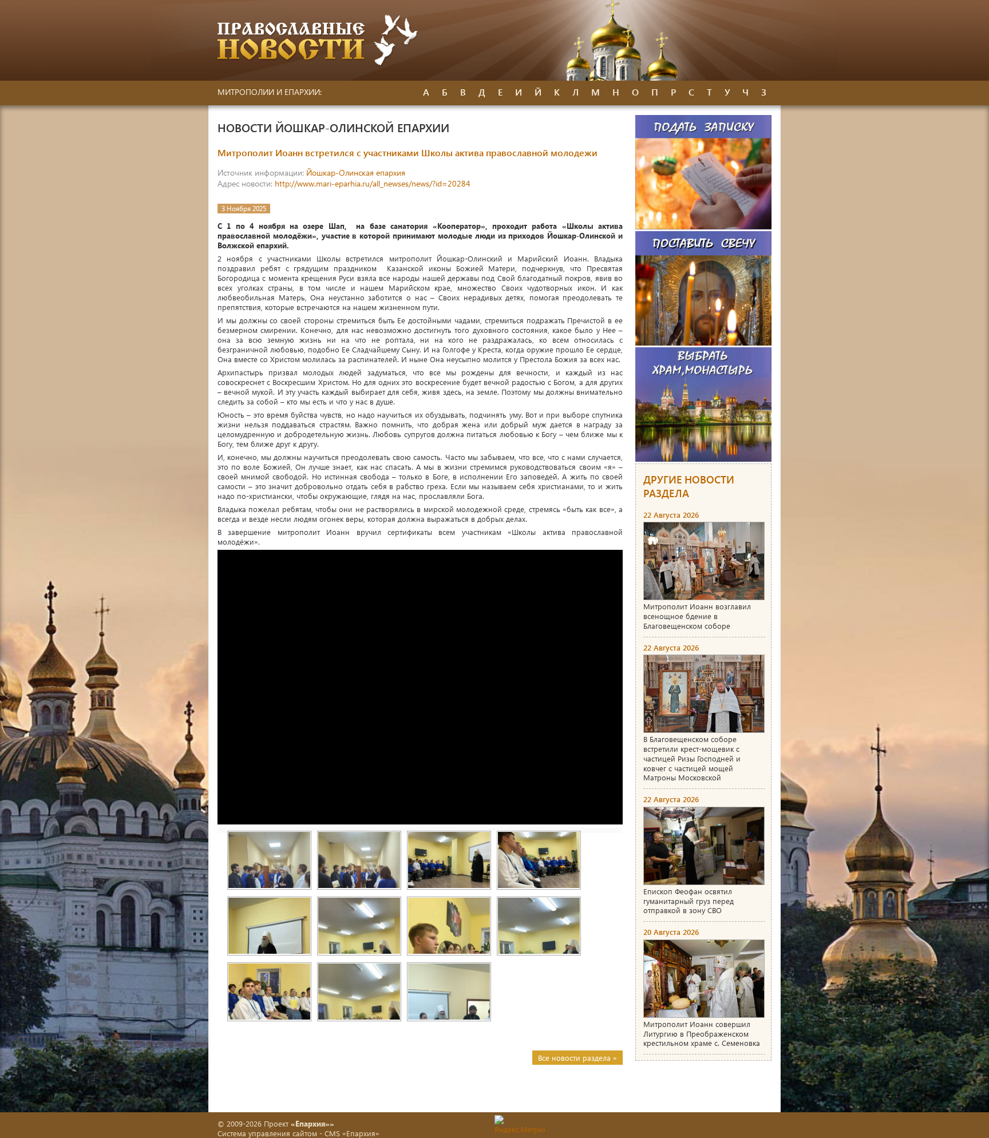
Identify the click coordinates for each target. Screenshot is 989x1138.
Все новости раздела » (577, 1057)
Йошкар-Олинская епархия (355, 172)
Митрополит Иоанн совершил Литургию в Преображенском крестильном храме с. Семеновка (701, 1033)
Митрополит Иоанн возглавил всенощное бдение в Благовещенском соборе (697, 616)
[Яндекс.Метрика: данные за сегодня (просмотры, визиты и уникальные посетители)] (519, 1124)
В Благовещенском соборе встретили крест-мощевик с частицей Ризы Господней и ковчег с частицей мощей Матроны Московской (692, 758)
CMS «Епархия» (352, 1133)
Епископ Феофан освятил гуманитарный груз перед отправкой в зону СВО (688, 900)
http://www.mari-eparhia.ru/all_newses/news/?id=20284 (372, 183)
